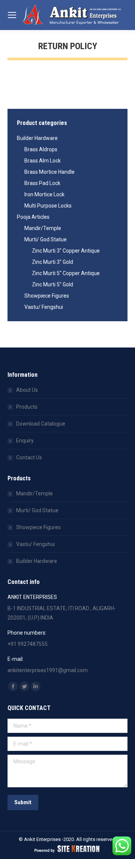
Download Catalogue (40, 424)
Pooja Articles (33, 217)
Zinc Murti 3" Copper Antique (66, 251)
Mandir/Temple (42, 228)
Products (27, 407)
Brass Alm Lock (42, 161)
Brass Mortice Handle (49, 172)
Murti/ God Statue (45, 239)
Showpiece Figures (46, 296)
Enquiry (25, 441)
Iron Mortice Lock (44, 194)
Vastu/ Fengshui (43, 307)
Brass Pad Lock (42, 183)
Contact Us (29, 457)
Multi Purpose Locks (48, 206)
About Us (27, 390)
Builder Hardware (37, 138)
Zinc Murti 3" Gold (52, 262)
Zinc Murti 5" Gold (52, 284)
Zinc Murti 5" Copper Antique (66, 273)
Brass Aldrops (40, 149)
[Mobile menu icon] (12, 15)
